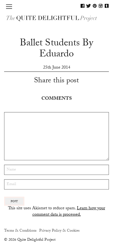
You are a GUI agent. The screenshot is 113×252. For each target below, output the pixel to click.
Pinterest (94, 5)
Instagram (100, 5)
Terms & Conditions (20, 231)
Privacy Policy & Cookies (59, 231)
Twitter (88, 5)
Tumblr (106, 5)
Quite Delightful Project (56, 18)
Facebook (82, 5)
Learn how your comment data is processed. (68, 211)
